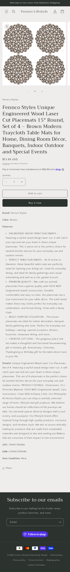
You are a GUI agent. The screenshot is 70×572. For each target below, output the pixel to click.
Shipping (5, 164)
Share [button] (9, 468)
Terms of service (36, 560)
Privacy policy (19, 560)
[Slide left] (27, 91)
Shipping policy (53, 560)
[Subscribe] (59, 522)
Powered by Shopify (39, 555)
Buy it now (35, 203)
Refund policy (56, 555)
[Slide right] (42, 91)
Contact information (36, 565)
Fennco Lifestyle (22, 555)
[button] (6, 11)
